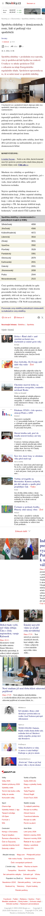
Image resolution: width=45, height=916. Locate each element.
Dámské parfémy (24, 882)
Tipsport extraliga (8, 813)
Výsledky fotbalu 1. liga (10, 810)
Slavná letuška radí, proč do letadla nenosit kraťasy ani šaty (27, 434)
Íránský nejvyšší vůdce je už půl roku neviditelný (32, 627)
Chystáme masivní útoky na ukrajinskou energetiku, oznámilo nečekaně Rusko (28, 387)
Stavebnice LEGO (9, 882)
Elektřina (21, 325)
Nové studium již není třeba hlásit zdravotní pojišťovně (23, 690)
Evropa (16, 345)
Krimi (16, 490)
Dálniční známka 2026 (32, 835)
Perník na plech (30, 823)
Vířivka (37, 874)
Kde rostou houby (15, 859)
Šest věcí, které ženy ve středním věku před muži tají (28, 457)
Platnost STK (29, 848)
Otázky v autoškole (31, 845)
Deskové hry (10, 886)
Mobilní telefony (31, 878)
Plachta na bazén (31, 866)
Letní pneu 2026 (30, 832)
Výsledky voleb (7, 788)
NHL (3, 823)
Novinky (4, 38)
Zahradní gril (28, 874)
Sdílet (15, 46)
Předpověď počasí (34, 855)
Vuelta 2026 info (30, 781)
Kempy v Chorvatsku (10, 832)
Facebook (7, 899)
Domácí (17, 416)
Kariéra (31, 899)
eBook (7, 46)
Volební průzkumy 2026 (11, 784)
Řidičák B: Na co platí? (32, 842)
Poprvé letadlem (8, 835)
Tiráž (38, 899)
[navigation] (3, 3)
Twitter (15, 899)
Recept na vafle (30, 820)
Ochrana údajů (35, 901)
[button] (22, 90)
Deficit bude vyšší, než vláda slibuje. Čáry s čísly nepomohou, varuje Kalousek (9, 630)
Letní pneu (37, 882)
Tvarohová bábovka (31, 816)
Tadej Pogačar (29, 791)
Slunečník (22, 870)
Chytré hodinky (32, 886)
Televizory (20, 886)
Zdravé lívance (29, 813)
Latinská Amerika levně (10, 845)
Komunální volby (8, 798)
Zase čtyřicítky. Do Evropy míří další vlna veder (28, 363)
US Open (5, 816)
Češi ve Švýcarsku (9, 842)
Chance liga (6, 806)
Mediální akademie (9, 901)
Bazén (20, 866)
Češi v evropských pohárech (21, 862)
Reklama (23, 899)
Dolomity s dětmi (8, 848)
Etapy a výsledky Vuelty (33, 784)
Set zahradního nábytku (12, 874)
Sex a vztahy (18, 462)
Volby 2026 (6, 781)
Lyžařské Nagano (8, 159)
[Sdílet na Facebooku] (39, 317)
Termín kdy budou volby (11, 791)
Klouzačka (31, 870)
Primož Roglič (29, 794)
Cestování (17, 439)
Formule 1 (6, 820)
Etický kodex (23, 901)
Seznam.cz (31, 3)
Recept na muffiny (31, 810)
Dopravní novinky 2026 (32, 838)
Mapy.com (21, 855)
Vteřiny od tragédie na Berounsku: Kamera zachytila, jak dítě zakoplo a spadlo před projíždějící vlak (27, 482)
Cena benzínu (29, 859)
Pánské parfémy (21, 890)
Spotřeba (30, 325)
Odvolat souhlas (12, 904)
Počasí (16, 367)
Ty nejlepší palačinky (31, 806)
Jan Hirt (27, 788)
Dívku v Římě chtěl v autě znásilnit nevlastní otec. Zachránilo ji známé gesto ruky (27, 339)
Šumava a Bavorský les (11, 838)
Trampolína (12, 870)
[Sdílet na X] (42, 317)
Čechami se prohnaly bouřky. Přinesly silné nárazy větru (27, 508)
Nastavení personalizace (29, 904)
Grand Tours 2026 (31, 798)
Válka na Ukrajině (20, 393)
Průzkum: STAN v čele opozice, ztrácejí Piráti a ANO (28, 411)
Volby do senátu (8, 794)
